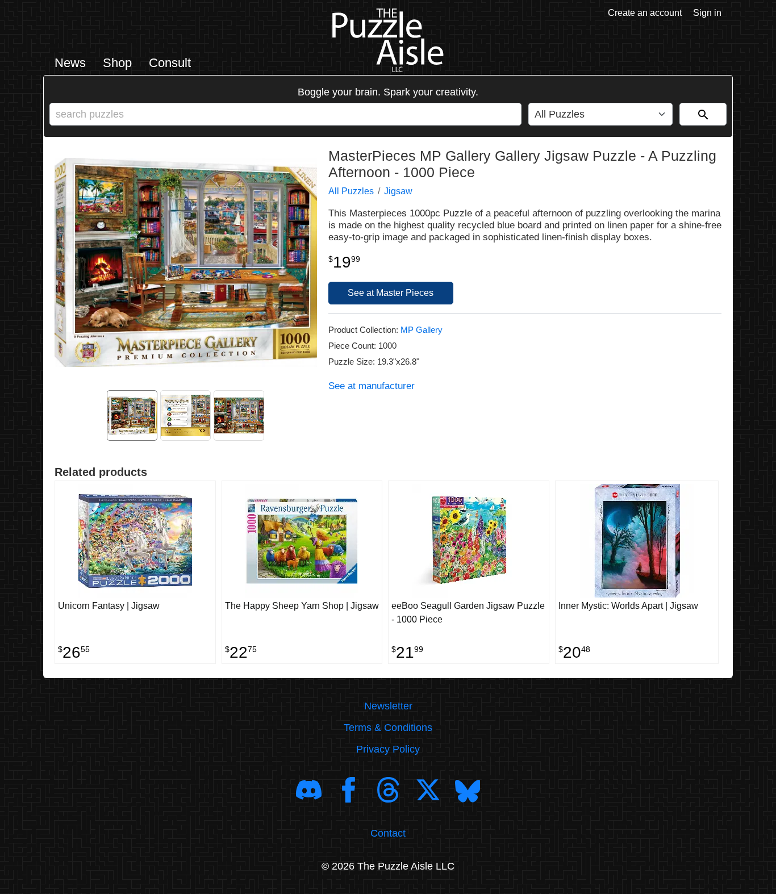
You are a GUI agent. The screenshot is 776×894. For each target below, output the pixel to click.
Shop (117, 63)
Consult (170, 63)
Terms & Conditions (388, 727)
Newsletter (388, 706)
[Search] (703, 114)
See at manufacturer (371, 386)
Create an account (645, 13)
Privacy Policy (388, 749)
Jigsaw (398, 191)
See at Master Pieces (390, 293)
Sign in (707, 13)
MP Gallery (421, 330)
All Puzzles (351, 191)
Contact (388, 833)
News (70, 63)
